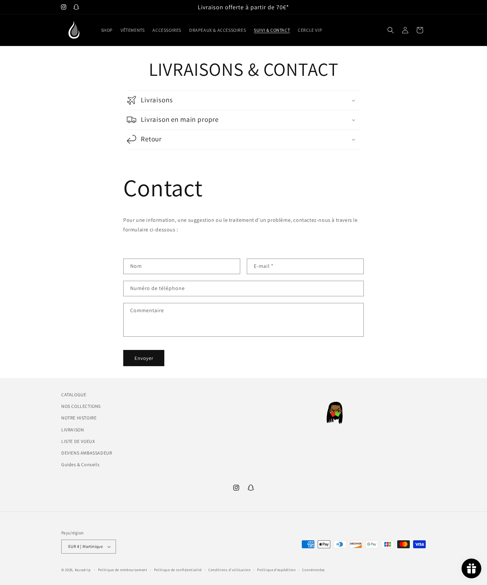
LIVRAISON (72, 430)
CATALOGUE (73, 395)
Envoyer (144, 358)
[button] (390, 30)
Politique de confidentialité (178, 569)
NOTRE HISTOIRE (78, 418)
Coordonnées (313, 569)
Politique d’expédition (276, 569)
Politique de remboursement (122, 569)
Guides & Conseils (80, 464)
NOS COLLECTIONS (81, 406)
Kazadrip (83, 569)
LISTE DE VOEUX (78, 441)
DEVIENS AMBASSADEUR (86, 453)
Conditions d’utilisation (229, 569)
